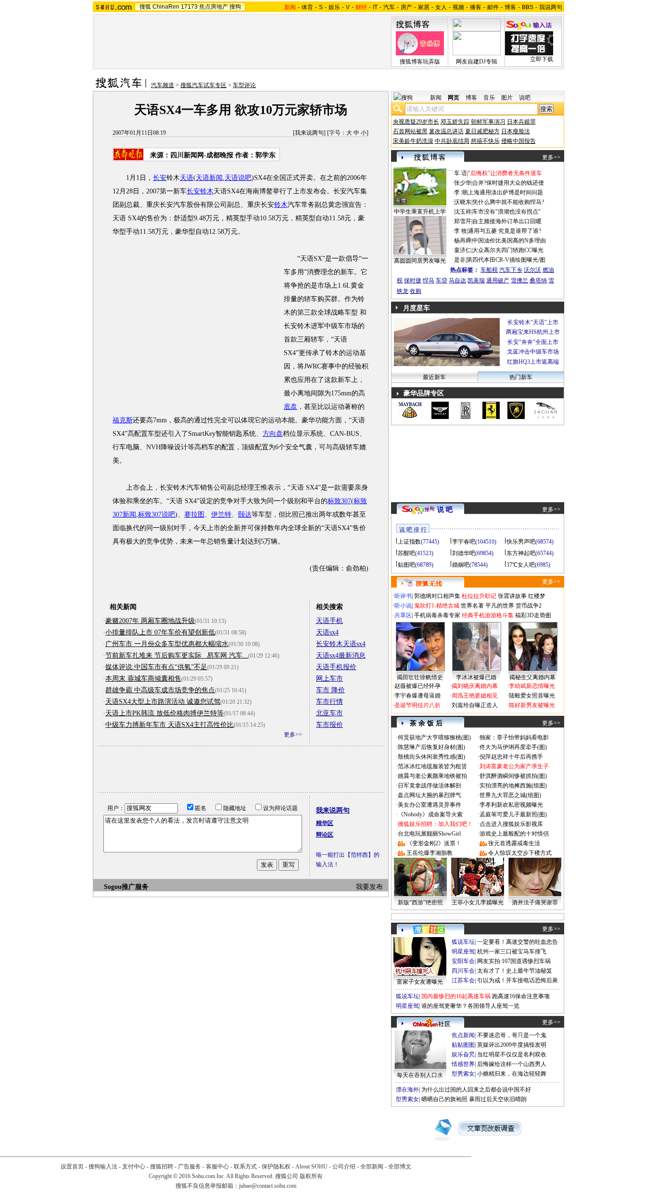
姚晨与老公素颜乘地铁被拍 (432, 776)
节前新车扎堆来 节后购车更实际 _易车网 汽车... (176, 655)
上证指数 (409, 541)
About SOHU (311, 1166)
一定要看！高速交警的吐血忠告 (517, 942)
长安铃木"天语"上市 (532, 322)
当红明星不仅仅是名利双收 (511, 1054)
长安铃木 (200, 191)
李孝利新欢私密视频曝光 (511, 804)
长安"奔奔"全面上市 (532, 342)
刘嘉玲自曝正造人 (475, 705)
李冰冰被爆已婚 (476, 677)
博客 (510, 7)
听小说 (403, 605)
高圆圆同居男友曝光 (420, 260)
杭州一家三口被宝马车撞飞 (511, 951)
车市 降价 (330, 690)
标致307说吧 (156, 514)
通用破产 (497, 280)
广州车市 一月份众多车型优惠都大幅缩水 (166, 643)
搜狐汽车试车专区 (203, 85)
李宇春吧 (463, 541)
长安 (159, 177)
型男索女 (463, 1073)
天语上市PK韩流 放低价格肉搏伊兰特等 (164, 713)
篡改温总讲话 (446, 131)
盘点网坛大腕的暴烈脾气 (429, 795)
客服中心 (217, 1166)
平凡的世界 (499, 605)
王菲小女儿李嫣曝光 (478, 902)
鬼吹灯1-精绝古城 (436, 605)
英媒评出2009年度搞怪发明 (511, 1044)
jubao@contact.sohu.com (267, 1185)
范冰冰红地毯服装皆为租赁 (432, 766)
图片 (507, 97)
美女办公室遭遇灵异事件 (429, 804)
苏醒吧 (406, 553)
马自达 (457, 280)
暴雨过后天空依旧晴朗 (498, 1099)
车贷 (441, 280)
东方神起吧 (520, 553)
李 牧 (460, 231)
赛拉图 (194, 514)
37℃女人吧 (520, 564)
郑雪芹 (462, 221)
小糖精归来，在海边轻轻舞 (511, 1073)
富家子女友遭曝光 (420, 981)
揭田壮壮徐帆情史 (420, 677)
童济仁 (462, 250)
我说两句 (550, 7)
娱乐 (334, 7)
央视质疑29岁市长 (416, 121)
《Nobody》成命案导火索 (430, 814)
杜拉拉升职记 (479, 596)
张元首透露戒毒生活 (514, 843)
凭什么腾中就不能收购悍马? (508, 202)
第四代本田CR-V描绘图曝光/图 (506, 259)
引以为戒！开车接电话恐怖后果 (517, 980)
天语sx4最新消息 (341, 655)
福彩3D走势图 (533, 615)
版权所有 (311, 1176)
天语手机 (329, 620)
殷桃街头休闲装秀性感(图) (431, 756)
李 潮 (460, 192)
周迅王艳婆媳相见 (475, 695)
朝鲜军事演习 (488, 121)
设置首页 (72, 1166)
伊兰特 (221, 514)
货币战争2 (529, 605)
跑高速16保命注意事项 (521, 996)
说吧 (525, 97)
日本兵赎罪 (521, 121)
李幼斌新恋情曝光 (532, 686)
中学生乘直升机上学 (420, 211)
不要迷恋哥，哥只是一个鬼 (511, 1035)
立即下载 (541, 59)
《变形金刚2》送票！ (433, 843)
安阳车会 (463, 961)
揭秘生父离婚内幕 (532, 677)
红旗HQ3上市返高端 (533, 361)
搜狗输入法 (102, 1166)
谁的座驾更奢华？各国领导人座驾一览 (470, 1006)
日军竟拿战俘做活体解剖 (429, 785)
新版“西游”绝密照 (420, 902)
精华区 (324, 823)
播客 (475, 7)
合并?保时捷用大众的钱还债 (508, 182)
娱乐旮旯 (463, 1054)
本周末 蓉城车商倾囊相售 (143, 678)
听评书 (403, 596)
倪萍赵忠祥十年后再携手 (511, 756)
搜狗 (235, 6)
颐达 (245, 514)
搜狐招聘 (161, 1166)
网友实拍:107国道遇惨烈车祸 (514, 961)
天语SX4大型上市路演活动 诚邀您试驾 (162, 701)
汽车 (389, 7)
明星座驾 (463, 951)
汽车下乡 (510, 270)
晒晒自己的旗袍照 (444, 1099)
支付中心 (133, 1166)
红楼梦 (536, 596)
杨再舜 (462, 240)
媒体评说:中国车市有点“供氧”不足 (156, 667)
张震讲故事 (512, 596)
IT (375, 7)
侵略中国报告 (518, 141)
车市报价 (329, 724)
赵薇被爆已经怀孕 (417, 686)
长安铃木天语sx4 (341, 643)
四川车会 (463, 970)
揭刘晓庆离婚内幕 (475, 686)
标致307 (339, 501)
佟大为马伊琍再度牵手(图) (513, 747)
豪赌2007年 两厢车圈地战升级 (150, 620)
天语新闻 (209, 177)
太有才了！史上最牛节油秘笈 (514, 970)
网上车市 (329, 678)
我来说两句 (309, 132)
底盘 (290, 406)
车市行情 (329, 701)
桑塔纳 (538, 280)
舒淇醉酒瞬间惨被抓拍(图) (513, 776)
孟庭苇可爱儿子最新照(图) (513, 814)
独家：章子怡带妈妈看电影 (514, 737)
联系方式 (245, 1166)
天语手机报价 (336, 667)
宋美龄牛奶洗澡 (413, 141)
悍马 (428, 280)
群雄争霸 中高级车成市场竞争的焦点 (160, 690)
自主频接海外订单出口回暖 (507, 221)
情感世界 (463, 1064)
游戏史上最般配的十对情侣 (514, 833)
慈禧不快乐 (485, 141)
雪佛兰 (519, 280)
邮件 (493, 7)
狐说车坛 (463, 942)
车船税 (489, 270)
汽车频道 (162, 85)
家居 (424, 7)
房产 (406, 7)
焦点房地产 (213, 6)
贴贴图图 (463, 1044)
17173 (189, 6)
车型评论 (244, 85)
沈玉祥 (462, 211)
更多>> (293, 734)
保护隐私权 (276, 1166)
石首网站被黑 (410, 131)
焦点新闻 (463, 1035)
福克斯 (123, 420)
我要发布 (369, 886)
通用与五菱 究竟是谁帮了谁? (504, 231)
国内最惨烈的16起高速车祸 (456, 996)
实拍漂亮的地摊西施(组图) (513, 785)
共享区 (403, 615)
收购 (415, 291)
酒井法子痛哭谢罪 (535, 902)
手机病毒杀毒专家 (437, 615)
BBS (527, 7)
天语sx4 (327, 632)
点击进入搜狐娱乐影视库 (511, 824)
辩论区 (324, 834)
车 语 (460, 173)
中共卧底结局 (452, 141)
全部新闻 (371, 1166)
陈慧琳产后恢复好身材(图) (431, 747)
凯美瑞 (476, 280)
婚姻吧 (460, 564)
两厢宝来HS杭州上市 (533, 332)
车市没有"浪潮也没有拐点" (506, 211)
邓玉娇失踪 (455, 121)
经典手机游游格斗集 (488, 615)
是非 (460, 259)
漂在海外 (407, 1089)
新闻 (436, 97)
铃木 (281, 204)
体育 (307, 7)
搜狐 (145, 6)
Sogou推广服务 (126, 886)
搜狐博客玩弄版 (420, 61)
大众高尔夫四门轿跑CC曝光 (507, 250)
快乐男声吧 (520, 541)
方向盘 (273, 433)
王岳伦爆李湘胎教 (429, 853)
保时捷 (412, 280)
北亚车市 (329, 713)
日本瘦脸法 (515, 131)
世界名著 (472, 605)
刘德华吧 (463, 553)
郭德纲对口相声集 (437, 596)
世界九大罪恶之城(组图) (510, 795)
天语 (186, 177)
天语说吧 (238, 177)
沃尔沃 (532, 270)
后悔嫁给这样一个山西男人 (511, 1064)
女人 (441, 7)
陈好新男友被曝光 (532, 705)
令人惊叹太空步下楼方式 (520, 853)
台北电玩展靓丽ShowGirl (429, 833)
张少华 (462, 182)
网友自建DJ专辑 (476, 61)
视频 (458, 7)
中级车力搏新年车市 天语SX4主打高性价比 (169, 724)
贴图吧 (406, 564)
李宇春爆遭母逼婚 (417, 695)
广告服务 (189, 1166)
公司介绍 (343, 1166)
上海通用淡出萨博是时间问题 (505, 192)
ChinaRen (165, 6)
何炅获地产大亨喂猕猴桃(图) (434, 737)
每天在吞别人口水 (420, 1075)
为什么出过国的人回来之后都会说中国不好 (476, 1089)
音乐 (489, 97)
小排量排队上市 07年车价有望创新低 (160, 632)
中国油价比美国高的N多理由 (509, 240)
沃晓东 (462, 202)
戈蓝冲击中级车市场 (533, 351)
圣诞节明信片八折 (417, 705)
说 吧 (445, 509)
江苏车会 (463, 980)
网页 (453, 97)
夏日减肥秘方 (482, 131)
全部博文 (399, 1166)
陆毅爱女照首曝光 (532, 695)
